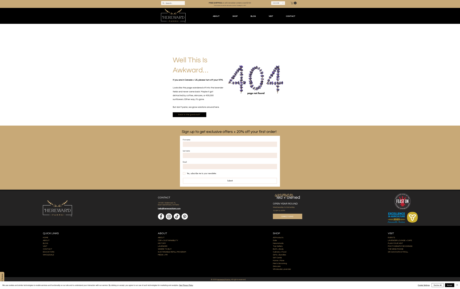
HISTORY (162, 243)
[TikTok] (177, 216)
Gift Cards (277, 258)
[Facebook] (161, 216)
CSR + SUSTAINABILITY (168, 240)
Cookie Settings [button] (424, 285)
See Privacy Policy (186, 285)
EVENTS (391, 237)
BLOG (45, 243)
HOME (45, 237)
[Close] (457, 285)
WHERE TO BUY (165, 249)
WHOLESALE (48, 255)
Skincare (277, 266)
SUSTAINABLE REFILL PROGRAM (172, 252)
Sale (275, 240)
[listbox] (278, 3)
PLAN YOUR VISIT (395, 243)
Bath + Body (278, 249)
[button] (278, 3)
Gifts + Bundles (279, 255)
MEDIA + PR (163, 255)
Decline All (438, 285)
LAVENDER (162, 246)
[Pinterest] (185, 216)
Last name (186, 151)
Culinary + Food (279, 252)
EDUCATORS (48, 252)
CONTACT (47, 249)
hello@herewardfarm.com (169, 209)
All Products (278, 237)
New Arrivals (278, 243)
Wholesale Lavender (282, 269)
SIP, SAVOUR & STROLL (398, 252)
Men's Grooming (280, 263)
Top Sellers (278, 246)
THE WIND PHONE (395, 249)
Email (185, 162)
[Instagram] (169, 216)
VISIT (45, 246)
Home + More (278, 260)
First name (186, 140)
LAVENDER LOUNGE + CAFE (400, 240)
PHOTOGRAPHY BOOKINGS (400, 246)
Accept (449, 285)
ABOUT (46, 240)
